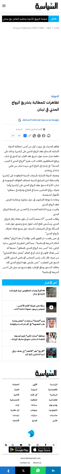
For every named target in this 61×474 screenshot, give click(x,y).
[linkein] (53, 470)
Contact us (25, 462)
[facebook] (45, 445)
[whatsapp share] (34, 135)
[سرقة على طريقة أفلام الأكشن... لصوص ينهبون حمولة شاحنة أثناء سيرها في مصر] (51, 307)
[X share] (39, 135)
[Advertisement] (30, 62)
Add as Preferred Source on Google (41, 120)
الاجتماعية (14, 400)
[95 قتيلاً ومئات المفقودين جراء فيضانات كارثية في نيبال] (51, 292)
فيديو (34, 420)
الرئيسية (56, 27)
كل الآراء (33, 394)
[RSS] (6, 445)
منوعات (33, 410)
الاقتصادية (52, 389)
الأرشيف (15, 420)
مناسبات (53, 415)
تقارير (55, 420)
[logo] (46, 6)
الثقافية (33, 400)
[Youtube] (20, 445)
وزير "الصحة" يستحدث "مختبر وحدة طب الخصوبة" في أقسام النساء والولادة (27, 322)
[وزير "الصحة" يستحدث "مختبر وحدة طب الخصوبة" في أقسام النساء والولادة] (51, 322)
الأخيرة (16, 394)
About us (37, 462)
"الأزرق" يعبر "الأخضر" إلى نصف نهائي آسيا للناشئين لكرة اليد (28, 352)
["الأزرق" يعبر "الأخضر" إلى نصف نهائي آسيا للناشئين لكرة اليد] (51, 353)
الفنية (16, 389)
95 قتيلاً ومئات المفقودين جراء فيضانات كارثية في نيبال (27, 292)
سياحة (34, 405)
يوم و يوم (53, 405)
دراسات (16, 415)
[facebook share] (43, 135)
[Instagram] (37, 445)
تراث (17, 405)
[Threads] (29, 445)
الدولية (55, 96)
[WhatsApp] (12, 445)
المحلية (15, 384)
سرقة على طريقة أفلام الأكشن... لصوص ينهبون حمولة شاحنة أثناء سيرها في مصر (30, 307)
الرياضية (53, 394)
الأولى (35, 384)
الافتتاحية (53, 400)
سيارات (34, 415)
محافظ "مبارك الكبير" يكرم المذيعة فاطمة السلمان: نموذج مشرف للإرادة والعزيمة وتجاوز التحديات (28, 337)
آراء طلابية (14, 410)
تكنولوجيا (53, 410)
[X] (53, 445)
